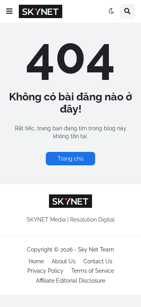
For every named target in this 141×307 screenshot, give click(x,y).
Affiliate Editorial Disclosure (70, 280)
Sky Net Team (96, 249)
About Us (64, 261)
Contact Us (97, 261)
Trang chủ (70, 158)
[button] (9, 11)
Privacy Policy (45, 271)
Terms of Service (92, 271)
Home (36, 261)
